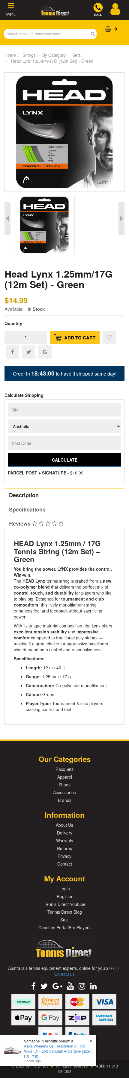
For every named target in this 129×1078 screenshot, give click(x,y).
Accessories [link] (64, 792)
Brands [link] (64, 800)
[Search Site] (95, 34)
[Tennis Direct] (54, 13)
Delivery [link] (64, 833)
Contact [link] (64, 864)
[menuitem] (12, 351)
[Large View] (54, 225)
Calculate (64, 460)
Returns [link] (64, 848)
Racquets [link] (65, 769)
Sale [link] (64, 920)
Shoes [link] (64, 785)
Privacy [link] (64, 856)
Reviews (20, 523)
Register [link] (65, 896)
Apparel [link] (64, 777)
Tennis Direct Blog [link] (64, 912)
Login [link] (64, 889)
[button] (109, 337)
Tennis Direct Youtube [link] (65, 904)
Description (24, 495)
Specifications (27, 509)
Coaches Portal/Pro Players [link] (64, 927)
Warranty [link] (64, 840)
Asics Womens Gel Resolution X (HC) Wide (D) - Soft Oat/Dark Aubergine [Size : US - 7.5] (58, 1051)
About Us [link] (64, 825)
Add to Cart (79, 337)
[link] (33, 985)
